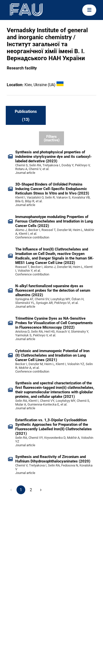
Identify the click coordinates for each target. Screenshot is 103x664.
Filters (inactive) (52, 138)
